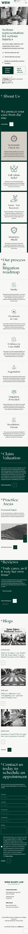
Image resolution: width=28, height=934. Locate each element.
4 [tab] (6, 604)
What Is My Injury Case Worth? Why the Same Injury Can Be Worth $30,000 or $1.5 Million (13, 655)
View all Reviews (6, 601)
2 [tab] (3, 604)
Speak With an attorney (20, 70)
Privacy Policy (19, 920)
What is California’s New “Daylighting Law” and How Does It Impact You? (12, 695)
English (18, 1)
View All (3, 750)
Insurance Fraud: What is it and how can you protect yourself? (13, 735)
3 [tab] (4, 604)
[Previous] (25, 537)
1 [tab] (1, 604)
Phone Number (4, 809)
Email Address (4, 817)
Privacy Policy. (9, 856)
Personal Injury (9, 510)
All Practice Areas (6, 547)
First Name (3, 794)
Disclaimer (12, 920)
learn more (4, 124)
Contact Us (9, 898)
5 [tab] (7, 604)
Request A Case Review (8, 70)
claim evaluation (6, 485)
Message (3, 825)
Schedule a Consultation (12, 907)
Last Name (3, 802)
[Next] (25, 541)
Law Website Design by (10, 926)
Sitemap (7, 920)
